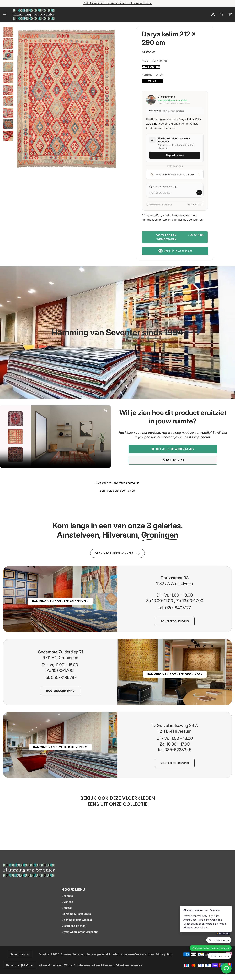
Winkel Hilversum (103, 965)
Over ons (67, 901)
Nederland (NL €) (18, 965)
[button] (173, 449)
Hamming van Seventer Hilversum (60, 747)
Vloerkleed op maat (74, 926)
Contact (67, 907)
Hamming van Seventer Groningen (174, 674)
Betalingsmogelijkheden (102, 954)
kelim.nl (46, 954)
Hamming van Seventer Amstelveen (60, 601)
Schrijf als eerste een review (117, 490)
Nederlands (18, 954)
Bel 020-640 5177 (196, 204)
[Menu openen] (8, 14)
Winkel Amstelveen (77, 965)
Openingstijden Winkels (77, 919)
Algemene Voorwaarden (137, 954)
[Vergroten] (110, 34)
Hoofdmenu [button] (73, 889)
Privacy (160, 954)
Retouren (78, 954)
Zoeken (66, 954)
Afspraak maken (175, 155)
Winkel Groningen (50, 965)
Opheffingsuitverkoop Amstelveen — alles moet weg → (117, 3)
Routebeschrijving (175, 621)
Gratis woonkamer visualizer (80, 932)
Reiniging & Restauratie (76, 913)
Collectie (67, 895)
